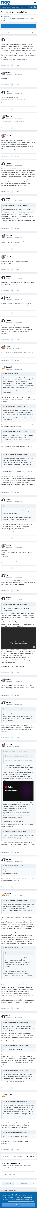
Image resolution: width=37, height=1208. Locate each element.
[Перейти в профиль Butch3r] (3, 117)
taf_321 (8, 297)
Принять (18, 1205)
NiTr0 (8, 1016)
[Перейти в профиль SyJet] (3, 347)
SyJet (8, 346)
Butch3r (9, 116)
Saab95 (9, 367)
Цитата (17, 65)
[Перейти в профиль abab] (3, 200)
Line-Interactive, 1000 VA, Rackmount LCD (13, 99)
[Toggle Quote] (4, 205)
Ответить (18, 26)
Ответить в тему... (11, 1174)
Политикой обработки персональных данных (21, 1201)
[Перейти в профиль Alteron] (3, 599)
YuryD (8, 575)
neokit (7, 16)
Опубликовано (14, 41)
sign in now (10, 1167)
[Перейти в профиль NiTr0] (3, 1017)
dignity (8, 73)
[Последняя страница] (34, 32)
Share (9, 1183)
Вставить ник (5, 65)
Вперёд (30, 32)
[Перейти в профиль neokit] (3, 40)
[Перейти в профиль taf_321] (3, 298)
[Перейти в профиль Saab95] (3, 368)
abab (8, 198)
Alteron (8, 597)
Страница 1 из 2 (18, 32)
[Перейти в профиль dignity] (3, 73)
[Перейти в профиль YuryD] (3, 576)
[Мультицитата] (12, 65)
